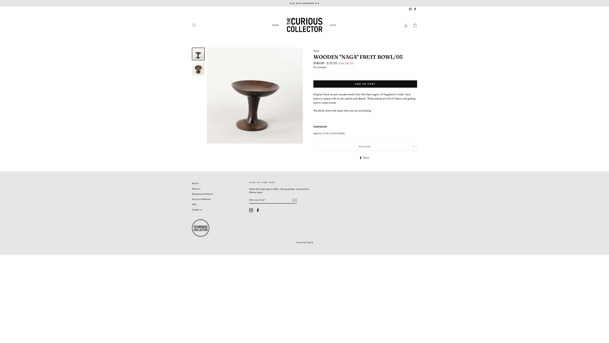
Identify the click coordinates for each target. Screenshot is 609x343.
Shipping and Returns (202, 193)
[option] (304, 3)
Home (316, 50)
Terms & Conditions (201, 199)
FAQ (194, 204)
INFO (333, 25)
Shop (275, 25)
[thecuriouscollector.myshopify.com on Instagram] (251, 210)
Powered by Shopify (304, 242)
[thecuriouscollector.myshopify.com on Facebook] (258, 210)
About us (196, 188)
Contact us (197, 209)
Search (195, 183)
